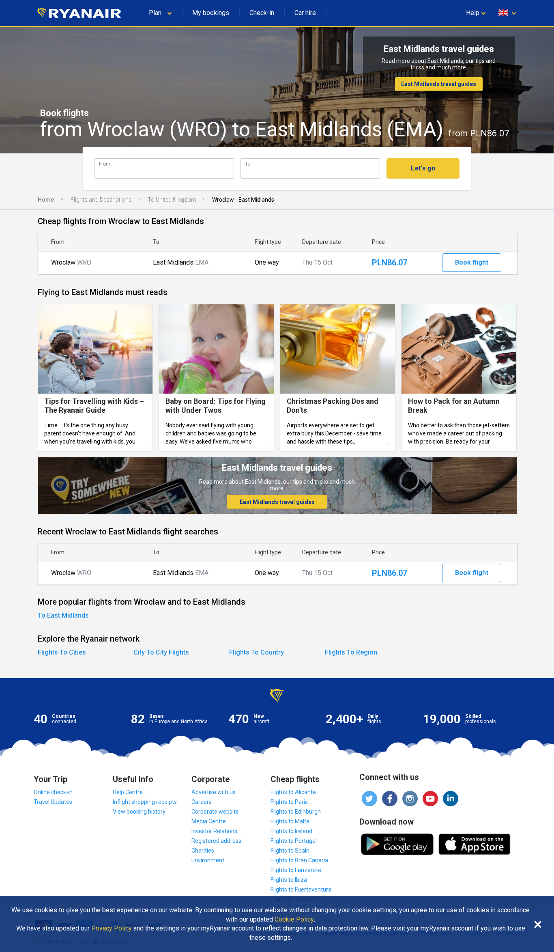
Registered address (216, 841)
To (247, 163)
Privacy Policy (111, 928)
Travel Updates (53, 802)
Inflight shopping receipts (145, 802)
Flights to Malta (290, 821)
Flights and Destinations (101, 199)
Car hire (305, 13)
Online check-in (53, 792)
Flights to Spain (290, 850)
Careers (201, 802)
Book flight (471, 262)
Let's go (423, 168)
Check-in (261, 13)
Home (46, 199)
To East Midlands (63, 615)
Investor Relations (214, 831)
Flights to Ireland (291, 831)
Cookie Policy (294, 919)
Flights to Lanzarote (296, 870)
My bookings (210, 13)
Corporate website (215, 811)
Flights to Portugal (294, 841)
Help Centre (128, 792)
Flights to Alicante (293, 792)
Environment (207, 860)
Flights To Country (256, 652)
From (104, 163)
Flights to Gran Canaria (299, 860)
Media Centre (208, 821)
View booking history (139, 811)
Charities (202, 850)
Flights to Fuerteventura (301, 889)
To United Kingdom (172, 199)
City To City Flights (161, 652)
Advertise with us (213, 792)
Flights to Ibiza (289, 880)
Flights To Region (351, 652)
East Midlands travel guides (438, 84)
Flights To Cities (62, 652)
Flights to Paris (289, 802)
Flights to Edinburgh (296, 811)
